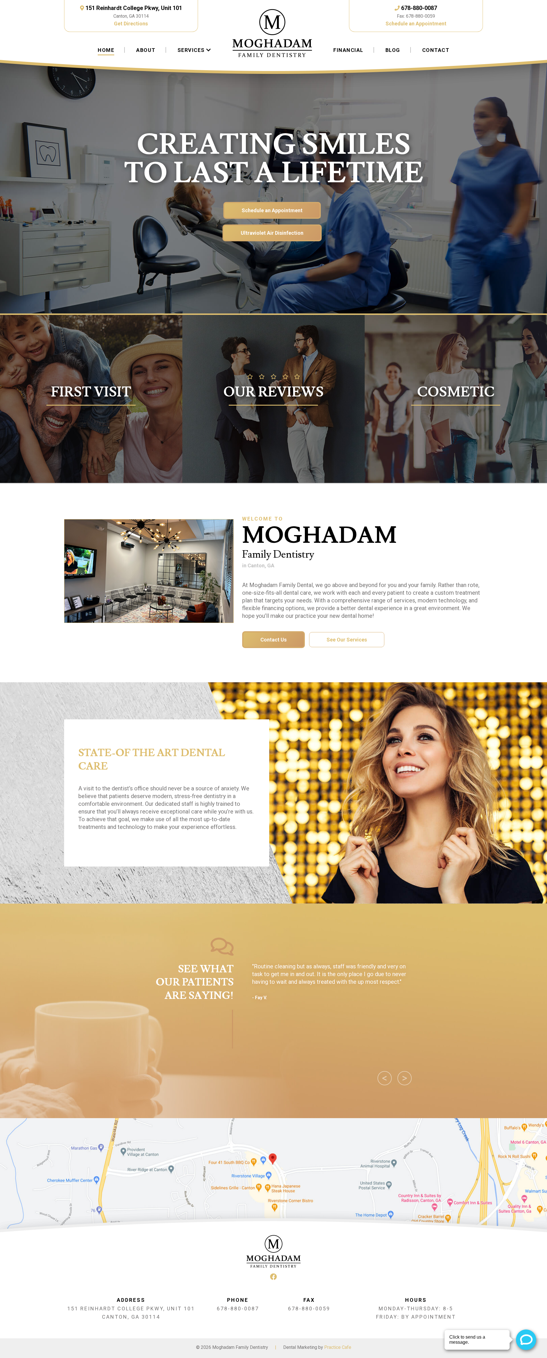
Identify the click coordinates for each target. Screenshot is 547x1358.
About (146, 50)
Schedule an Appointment (415, 24)
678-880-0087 (419, 8)
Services (191, 50)
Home (106, 50)
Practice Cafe (337, 1347)
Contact (436, 50)
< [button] (387, 1078)
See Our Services (346, 640)
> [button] (407, 1078)
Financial (348, 50)
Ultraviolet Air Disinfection (272, 233)
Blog (392, 50)
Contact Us (273, 640)
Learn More (455, 453)
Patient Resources (91, 446)
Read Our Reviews (273, 439)
